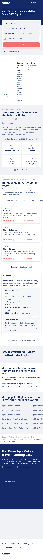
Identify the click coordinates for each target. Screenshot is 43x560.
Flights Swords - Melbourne (12, 415)
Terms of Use (15, 544)
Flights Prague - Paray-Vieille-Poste (15, 423)
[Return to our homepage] (6, 3)
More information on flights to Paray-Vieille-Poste (21, 387)
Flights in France (22, 437)
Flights (11, 437)
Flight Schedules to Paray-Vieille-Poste (19, 438)
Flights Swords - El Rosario (12, 410)
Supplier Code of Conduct (11, 548)
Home (4, 437)
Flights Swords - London (11, 406)
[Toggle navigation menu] (40, 3)
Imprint (4, 544)
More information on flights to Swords (17, 384)
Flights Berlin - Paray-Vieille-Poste (14, 419)
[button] (12, 33)
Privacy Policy (29, 544)
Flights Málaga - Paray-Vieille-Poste (15, 428)
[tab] (8, 200)
